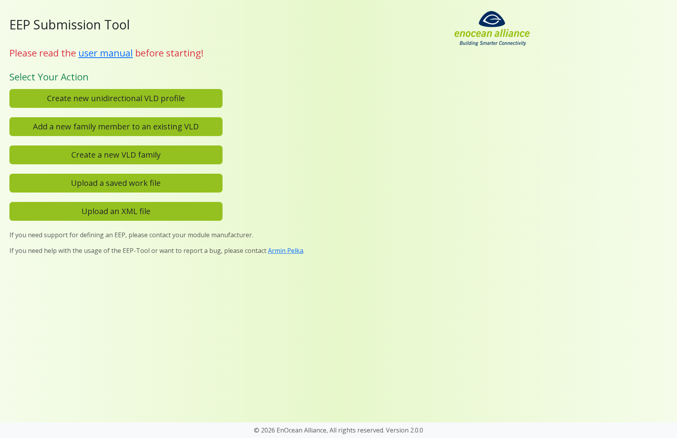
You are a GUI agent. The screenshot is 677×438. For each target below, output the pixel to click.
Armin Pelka (285, 250)
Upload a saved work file (116, 183)
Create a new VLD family (116, 154)
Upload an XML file (115, 211)
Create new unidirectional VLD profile (116, 98)
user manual (105, 52)
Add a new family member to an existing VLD (116, 126)
